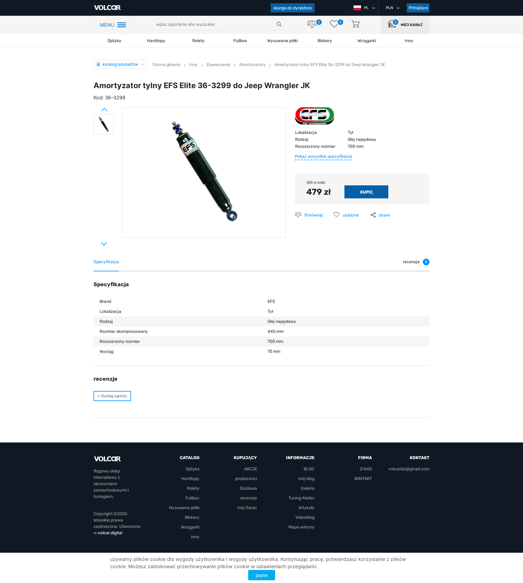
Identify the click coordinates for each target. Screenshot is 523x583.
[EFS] (314, 118)
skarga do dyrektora (292, 8)
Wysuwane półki (282, 40)
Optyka (114, 40)
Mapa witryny (301, 527)
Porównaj (313, 215)
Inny (195, 536)
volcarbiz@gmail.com (408, 469)
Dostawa (248, 488)
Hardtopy (156, 40)
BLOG (309, 469)
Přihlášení (418, 8)
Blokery (192, 517)
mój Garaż (412, 25)
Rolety (198, 40)
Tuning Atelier (301, 498)
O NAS (366, 469)
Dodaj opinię (112, 396)
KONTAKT (363, 478)
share (384, 215)
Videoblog (304, 517)
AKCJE (250, 469)
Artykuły (306, 507)
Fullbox (240, 40)
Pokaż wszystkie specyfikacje (323, 156)
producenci (246, 478)
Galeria (307, 488)
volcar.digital (110, 532)
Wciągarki (190, 527)
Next (97, 241)
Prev (97, 107)
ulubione (351, 215)
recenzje (248, 498)
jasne (262, 575)
